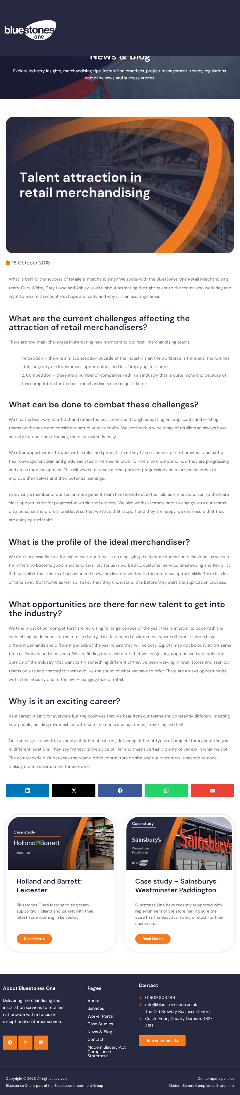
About (94, 1001)
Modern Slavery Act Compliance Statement (107, 1052)
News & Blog (100, 1032)
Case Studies (100, 1024)
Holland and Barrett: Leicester (49, 885)
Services (96, 1008)
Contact (96, 1039)
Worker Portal (101, 1016)
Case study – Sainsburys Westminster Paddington (175, 885)
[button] (27, 790)
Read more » (34, 939)
